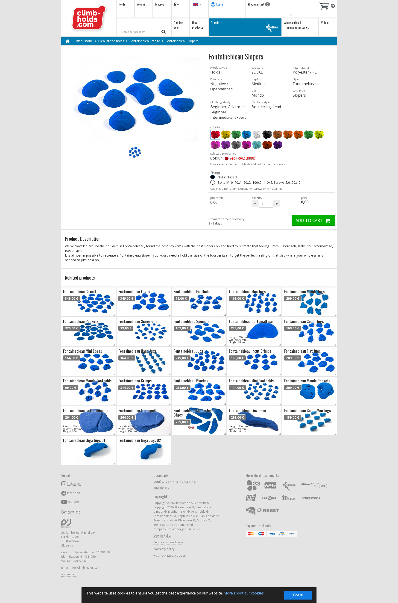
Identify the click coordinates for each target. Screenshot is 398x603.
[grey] (236, 145)
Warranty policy (163, 549)
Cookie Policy (162, 536)
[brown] (277, 135)
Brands (215, 22)
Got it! (298, 595)
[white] (257, 135)
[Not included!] (212, 177)
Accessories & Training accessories (296, 25)
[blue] (246, 135)
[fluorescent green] (309, 135)
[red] (215, 135)
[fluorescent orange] (298, 135)
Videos (325, 22)
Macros (159, 4)
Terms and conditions (168, 542)
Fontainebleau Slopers (182, 41)
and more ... (69, 574)
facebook (73, 493)
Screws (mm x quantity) (268, 189)
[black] (267, 135)
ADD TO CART (310, 220)
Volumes (142, 4)
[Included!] (212, 182)
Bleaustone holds (111, 41)
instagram (74, 483)
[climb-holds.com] (88, 18)
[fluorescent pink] (215, 145)
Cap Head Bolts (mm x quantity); (231, 189)
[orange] (288, 135)
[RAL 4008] (277, 145)
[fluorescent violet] (226, 145)
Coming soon (178, 25)
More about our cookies (244, 593)
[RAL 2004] (267, 145)
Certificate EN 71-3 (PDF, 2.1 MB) (174, 482)
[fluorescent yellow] (319, 135)
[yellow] (226, 135)
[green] (236, 135)
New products (197, 25)
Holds (121, 4)
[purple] (246, 145)
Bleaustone (84, 41)
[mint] (257, 145)
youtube (73, 502)
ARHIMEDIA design (173, 556)
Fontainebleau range (144, 41)
